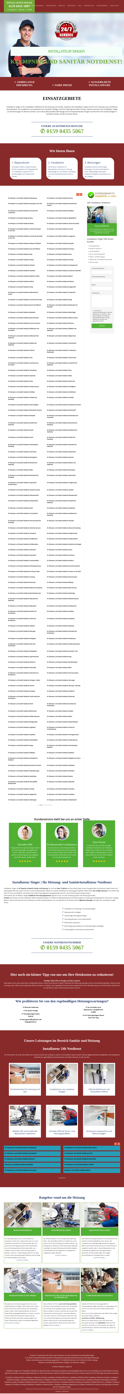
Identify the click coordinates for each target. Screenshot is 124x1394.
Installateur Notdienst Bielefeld (23, 1368)
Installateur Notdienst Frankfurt (99, 1361)
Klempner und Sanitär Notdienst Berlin (54, 1154)
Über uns (61, 5)
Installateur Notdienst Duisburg (71, 1366)
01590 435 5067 (114, 5)
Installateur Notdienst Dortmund (55, 1364)
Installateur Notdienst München (58, 1361)
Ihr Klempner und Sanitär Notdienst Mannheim (57, 1143)
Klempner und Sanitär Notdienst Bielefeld (19, 1149)
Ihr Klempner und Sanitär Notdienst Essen (55, 1137)
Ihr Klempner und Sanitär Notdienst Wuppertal (20, 1130)
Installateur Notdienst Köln (79, 1361)
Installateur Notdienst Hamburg (36, 1361)
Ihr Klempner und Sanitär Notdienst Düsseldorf (21, 1137)
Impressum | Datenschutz (62, 1375)
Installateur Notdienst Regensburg (65, 1368)
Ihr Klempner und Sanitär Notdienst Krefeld (56, 1149)
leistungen (71, 5)
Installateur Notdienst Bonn (44, 1368)
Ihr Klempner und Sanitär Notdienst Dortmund (20, 1154)
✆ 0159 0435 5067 (62, 131)
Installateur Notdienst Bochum (93, 1366)
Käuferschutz (89, 5)
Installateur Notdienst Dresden (27, 1366)
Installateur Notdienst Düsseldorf (32, 1364)
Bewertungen (51, 5)
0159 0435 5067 (19, 6)
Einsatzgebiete (102, 5)
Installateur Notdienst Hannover (49, 1366)
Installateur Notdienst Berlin (15, 1361)
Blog (80, 5)
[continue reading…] (23, 1244)
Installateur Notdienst (35, 5)
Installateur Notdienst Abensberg (97, 1364)
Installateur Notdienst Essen (76, 1364)
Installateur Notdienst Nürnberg (89, 1368)
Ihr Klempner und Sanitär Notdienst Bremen (20, 1143)
